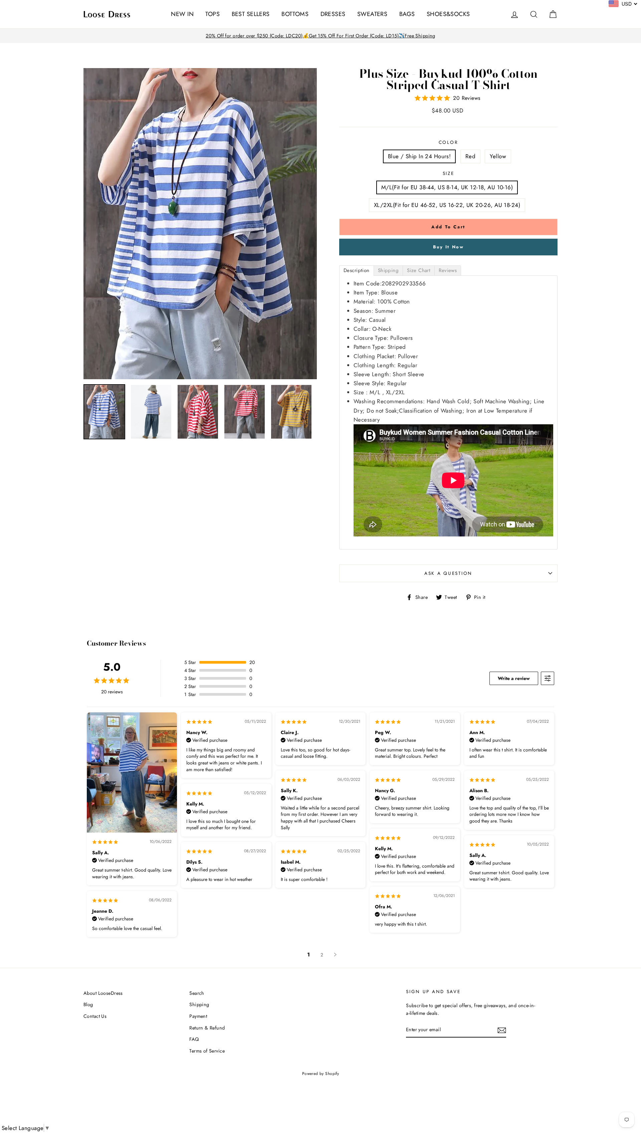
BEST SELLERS (251, 14)
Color (448, 142)
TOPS (212, 14)
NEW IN (182, 14)
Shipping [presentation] (388, 270)
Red (470, 156)
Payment (198, 1016)
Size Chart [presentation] (418, 270)
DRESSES (333, 14)
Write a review (514, 678)
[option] (320, 36)
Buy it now (448, 247)
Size (448, 173)
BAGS (407, 14)
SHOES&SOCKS (448, 14)
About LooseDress (103, 993)
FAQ (194, 1039)
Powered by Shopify (320, 1073)
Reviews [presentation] (448, 270)
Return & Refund (207, 1028)
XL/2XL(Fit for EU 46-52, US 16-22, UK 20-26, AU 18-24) (447, 205)
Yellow (498, 156)
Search (196, 993)
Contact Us (94, 1016)
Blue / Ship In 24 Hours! (419, 156)
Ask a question (448, 573)
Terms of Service (207, 1051)
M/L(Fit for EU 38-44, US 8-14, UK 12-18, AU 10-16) (447, 187)
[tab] (356, 270)
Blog (88, 1004)
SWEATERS (372, 14)
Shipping (199, 1004)
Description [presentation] (357, 270)
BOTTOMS (294, 14)
